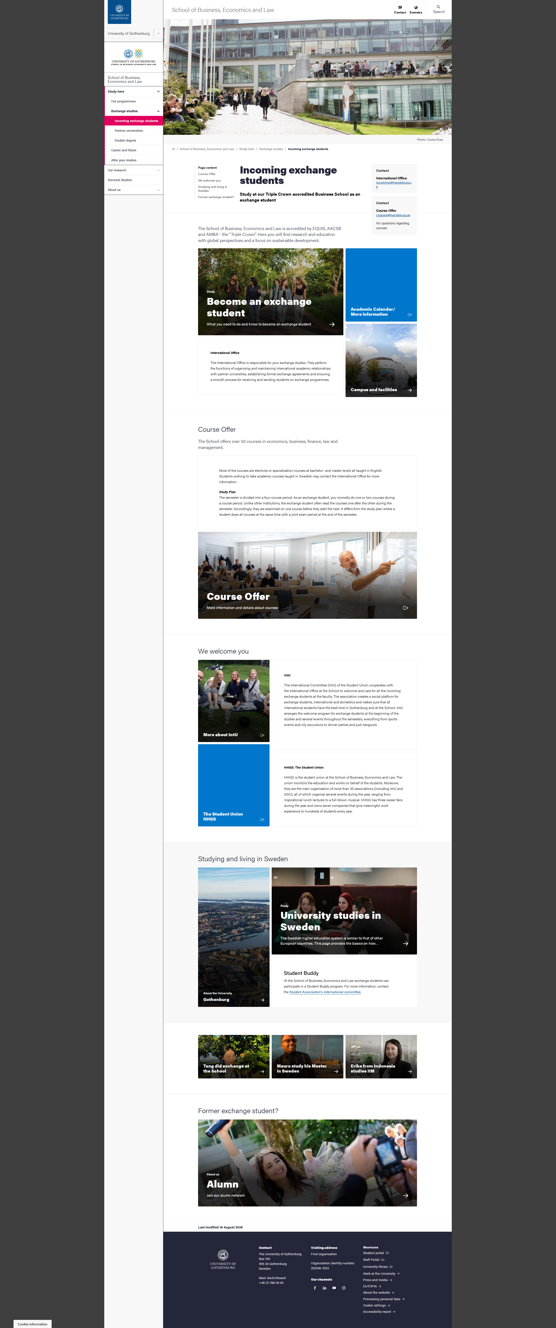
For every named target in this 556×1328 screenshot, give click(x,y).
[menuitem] (400, 10)
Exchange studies (124, 110)
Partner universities (129, 130)
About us (114, 189)
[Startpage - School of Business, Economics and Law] (133, 57)
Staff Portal (374, 1259)
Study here (116, 91)
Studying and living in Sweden (212, 188)
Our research (117, 170)
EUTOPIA (370, 1286)
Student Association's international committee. (325, 991)
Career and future (123, 150)
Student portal (376, 1252)
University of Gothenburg (129, 33)
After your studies (123, 160)
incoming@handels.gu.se (393, 184)
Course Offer (206, 174)
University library (378, 1266)
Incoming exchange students (136, 120)
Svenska (416, 12)
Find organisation (324, 1253)
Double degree (125, 140)
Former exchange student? (216, 197)
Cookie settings (375, 1305)
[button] (439, 9)
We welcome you (209, 180)
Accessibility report (377, 1311)
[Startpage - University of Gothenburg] (133, 14)
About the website (377, 1292)
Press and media (376, 1279)
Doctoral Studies (120, 179)
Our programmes (123, 101)
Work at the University (379, 1273)
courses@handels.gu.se (393, 215)
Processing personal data (382, 1298)
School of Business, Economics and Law (125, 79)
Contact (400, 12)
